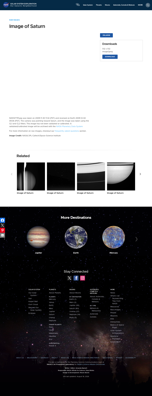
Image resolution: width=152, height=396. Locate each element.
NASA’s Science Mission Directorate (91, 364)
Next (140, 174)
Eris (50, 339)
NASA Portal (108, 358)
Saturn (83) (74, 308)
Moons (72, 289)
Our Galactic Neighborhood (23, 6)
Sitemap (119, 358)
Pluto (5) (73, 317)
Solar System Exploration (23, 3)
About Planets (55, 293)
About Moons (75, 293)
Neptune (52, 320)
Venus (51, 302)
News (112, 293)
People (113, 313)
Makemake (53, 333)
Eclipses (31, 313)
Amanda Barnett (81, 368)
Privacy (55, 358)
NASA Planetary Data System (69, 126)
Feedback (44, 358)
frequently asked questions (67, 131)
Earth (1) (72, 299)
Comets (93, 317)
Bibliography (32, 358)
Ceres (51, 330)
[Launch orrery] (78, 5)
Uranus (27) (74, 311)
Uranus (52, 317)
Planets (52, 289)
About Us (20, 358)
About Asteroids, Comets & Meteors (97, 299)
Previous (11, 174)
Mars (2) (72, 302)
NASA (6, 5)
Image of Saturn (25, 193)
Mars (51, 308)
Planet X (52, 346)
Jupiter (38, 253)
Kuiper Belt (33, 301)
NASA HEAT (115, 342)
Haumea (52, 336)
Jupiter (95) (74, 305)
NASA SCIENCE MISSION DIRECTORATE (85, 358)
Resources (114, 307)
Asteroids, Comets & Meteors (94, 291)
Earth (76, 253)
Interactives (115, 322)
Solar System (34, 289)
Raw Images (14, 20)
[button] (140, 5)
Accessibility (130, 358)
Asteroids (94, 314)
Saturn (51, 314)
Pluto (51, 327)
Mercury (114, 253)
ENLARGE (106, 35)
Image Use (65, 358)
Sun (30, 298)
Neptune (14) (74, 314)
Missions (114, 316)
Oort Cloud (33, 304)
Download (110, 57)
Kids (112, 319)
